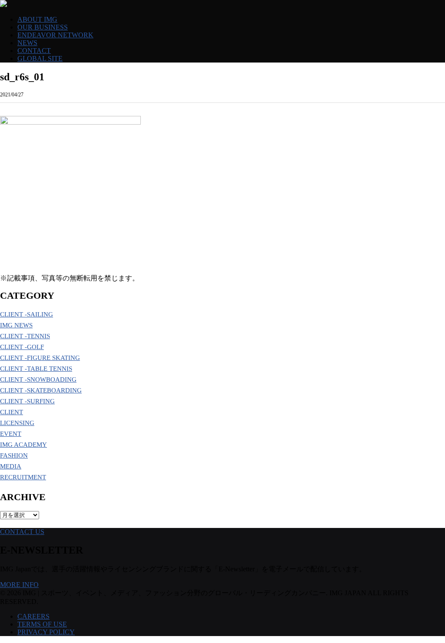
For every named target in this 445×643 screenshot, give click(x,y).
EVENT (10, 433)
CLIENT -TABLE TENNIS (36, 368)
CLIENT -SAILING (26, 314)
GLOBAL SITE (40, 58)
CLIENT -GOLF (22, 346)
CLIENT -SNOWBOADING (38, 379)
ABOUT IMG (37, 19)
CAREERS (33, 616)
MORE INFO (19, 584)
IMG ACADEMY (23, 444)
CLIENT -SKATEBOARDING (41, 390)
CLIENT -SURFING (27, 401)
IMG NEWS (16, 325)
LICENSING (17, 422)
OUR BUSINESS (42, 27)
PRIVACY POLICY (46, 632)
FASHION (14, 455)
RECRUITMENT (23, 477)
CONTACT (34, 50)
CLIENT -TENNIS (25, 336)
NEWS (27, 42)
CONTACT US (22, 531)
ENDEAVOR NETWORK (55, 35)
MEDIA (10, 466)
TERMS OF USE (42, 624)
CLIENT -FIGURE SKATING (40, 357)
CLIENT (11, 412)
